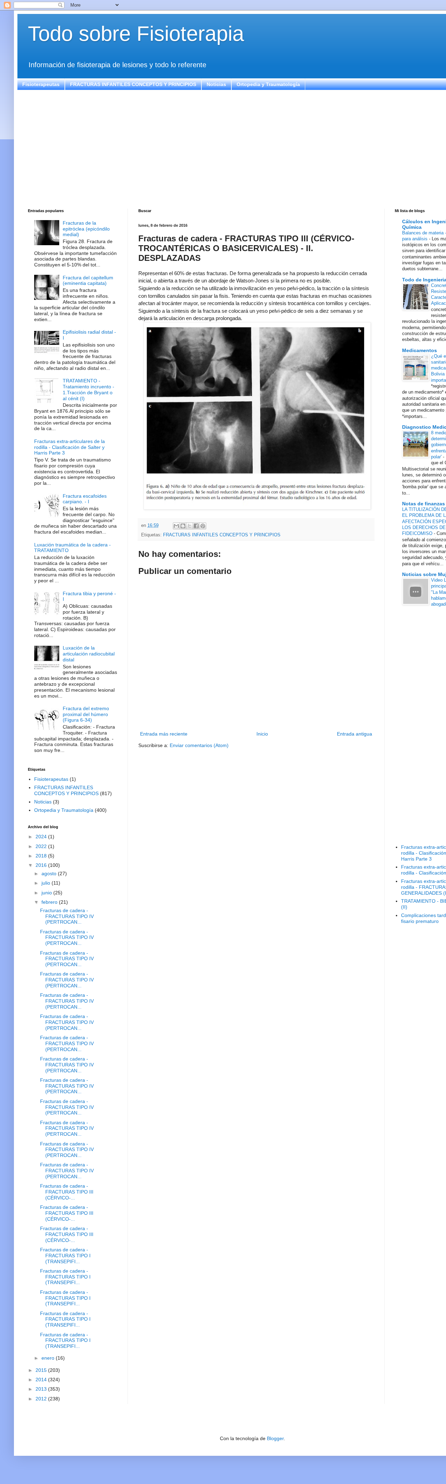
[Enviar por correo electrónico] (176, 525)
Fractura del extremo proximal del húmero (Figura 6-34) (86, 714)
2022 (42, 846)
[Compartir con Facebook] (196, 525)
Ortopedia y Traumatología (268, 84)
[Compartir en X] (189, 525)
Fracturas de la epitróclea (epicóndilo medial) (86, 229)
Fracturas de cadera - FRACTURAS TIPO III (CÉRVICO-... (66, 1192)
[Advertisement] (237, 149)
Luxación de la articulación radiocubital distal (89, 653)
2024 (42, 836)
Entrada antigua (354, 734)
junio (47, 892)
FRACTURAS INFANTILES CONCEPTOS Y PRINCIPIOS (133, 84)
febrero (50, 902)
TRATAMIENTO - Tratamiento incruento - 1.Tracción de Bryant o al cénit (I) (88, 389)
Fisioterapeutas (41, 84)
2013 (42, 1389)
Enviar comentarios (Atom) (199, 745)
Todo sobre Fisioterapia (136, 33)
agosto (49, 873)
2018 (42, 855)
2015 (42, 1370)
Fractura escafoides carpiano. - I (85, 499)
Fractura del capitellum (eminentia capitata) (88, 280)
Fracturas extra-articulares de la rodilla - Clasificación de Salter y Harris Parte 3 (69, 447)
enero (48, 1358)
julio (46, 883)
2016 (42, 865)
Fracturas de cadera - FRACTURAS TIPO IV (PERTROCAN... (67, 916)
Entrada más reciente (163, 734)
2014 (42, 1379)
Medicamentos (419, 350)
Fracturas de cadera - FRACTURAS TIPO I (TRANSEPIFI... (65, 1255)
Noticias (216, 84)
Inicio (262, 734)
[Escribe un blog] (182, 525)
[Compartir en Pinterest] (202, 525)
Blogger (275, 1438)
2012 (42, 1398)
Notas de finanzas (423, 503)
